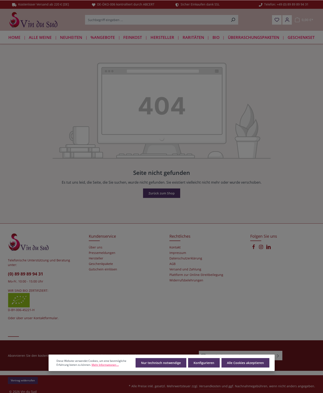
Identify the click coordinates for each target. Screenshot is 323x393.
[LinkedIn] (268, 248)
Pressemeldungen (102, 252)
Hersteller (96, 258)
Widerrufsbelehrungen (186, 280)
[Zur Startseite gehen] (33, 20)
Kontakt (175, 247)
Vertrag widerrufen (23, 380)
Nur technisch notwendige (161, 363)
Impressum (177, 252)
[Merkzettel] (276, 20)
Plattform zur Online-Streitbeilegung (196, 274)
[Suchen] (233, 20)
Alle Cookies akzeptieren (245, 363)
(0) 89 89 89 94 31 (25, 274)
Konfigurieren (204, 363)
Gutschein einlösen (103, 269)
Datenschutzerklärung (185, 258)
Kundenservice (102, 236)
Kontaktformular (46, 318)
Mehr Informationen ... (105, 365)
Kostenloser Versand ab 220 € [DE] (42, 4)
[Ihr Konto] (287, 20)
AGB (172, 263)
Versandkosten (210, 386)
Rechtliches (180, 236)
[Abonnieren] (278, 355)
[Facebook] (254, 248)
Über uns (95, 247)
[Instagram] (261, 248)
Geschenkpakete (101, 263)
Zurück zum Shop (162, 193)
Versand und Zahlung (185, 269)
